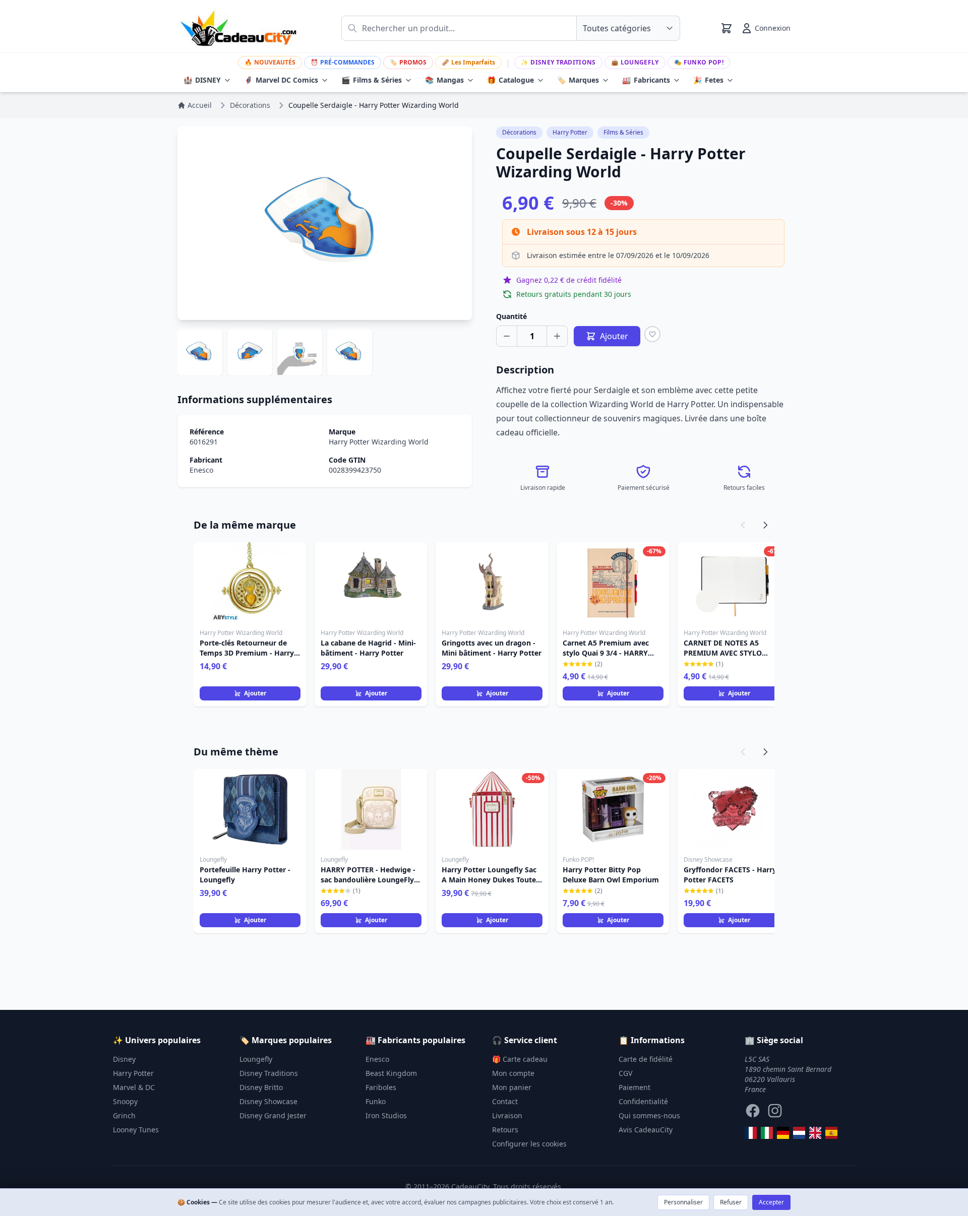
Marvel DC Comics (281, 80)
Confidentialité (643, 1101)
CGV (625, 1073)
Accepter (771, 1202)
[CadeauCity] (751, 1133)
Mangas (444, 80)
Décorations (519, 132)
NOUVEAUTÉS (270, 62)
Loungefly (635, 62)
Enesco (201, 470)
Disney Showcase (268, 1101)
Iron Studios (386, 1115)
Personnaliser (683, 1202)
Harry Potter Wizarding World (379, 441)
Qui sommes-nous (649, 1115)
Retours (505, 1129)
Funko (376, 1101)
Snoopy (125, 1101)
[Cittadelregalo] (767, 1133)
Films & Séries (371, 80)
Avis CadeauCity (646, 1129)
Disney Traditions (558, 62)
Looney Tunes (136, 1129)
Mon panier (511, 1087)
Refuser (731, 1202)
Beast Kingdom (391, 1073)
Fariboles (381, 1087)
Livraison (507, 1115)
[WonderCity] (783, 1133)
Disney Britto (261, 1087)
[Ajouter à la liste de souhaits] (652, 334)
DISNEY (202, 80)
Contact (505, 1101)
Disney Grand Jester (273, 1115)
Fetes (708, 80)
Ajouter (255, 693)
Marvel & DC (134, 1087)
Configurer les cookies (529, 1143)
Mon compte (513, 1073)
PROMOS (408, 62)
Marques (578, 80)
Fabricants (646, 80)
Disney (124, 1059)
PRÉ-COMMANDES (343, 62)
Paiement (634, 1087)
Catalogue (510, 80)
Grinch (124, 1115)
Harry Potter (570, 132)
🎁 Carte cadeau (520, 1059)
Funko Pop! (698, 62)
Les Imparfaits (468, 62)
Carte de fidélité (646, 1059)
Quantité (511, 316)
